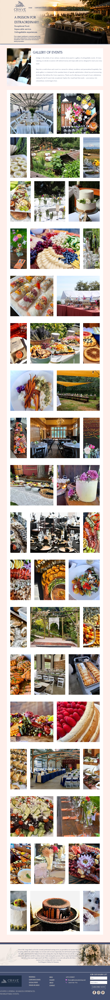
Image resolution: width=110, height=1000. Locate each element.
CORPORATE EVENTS (34, 979)
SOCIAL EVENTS (33, 982)
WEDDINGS (32, 977)
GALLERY (51, 980)
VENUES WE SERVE (34, 985)
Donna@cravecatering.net (77, 980)
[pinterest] (103, 992)
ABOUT (51, 982)
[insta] (98, 992)
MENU (51, 977)
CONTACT (52, 985)
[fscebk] (94, 992)
